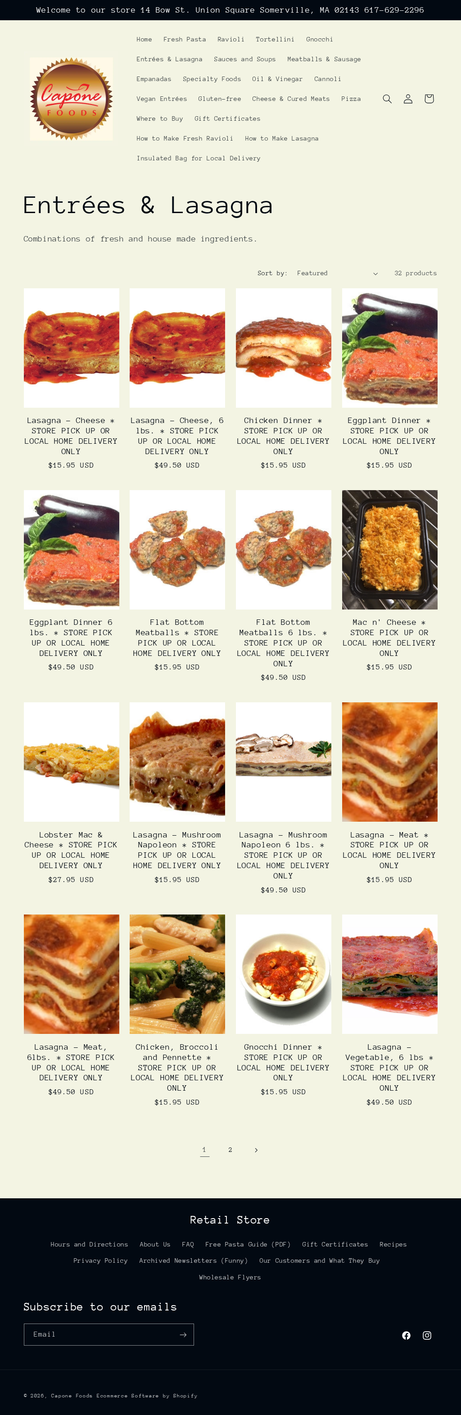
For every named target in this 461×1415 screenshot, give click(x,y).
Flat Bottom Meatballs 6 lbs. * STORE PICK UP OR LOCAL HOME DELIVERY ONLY (283, 643)
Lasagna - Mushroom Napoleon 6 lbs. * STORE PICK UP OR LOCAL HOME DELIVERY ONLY (283, 855)
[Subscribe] (182, 1335)
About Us (155, 1244)
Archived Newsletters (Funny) (194, 1260)
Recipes (393, 1244)
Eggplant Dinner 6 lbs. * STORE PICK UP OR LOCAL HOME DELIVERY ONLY (71, 638)
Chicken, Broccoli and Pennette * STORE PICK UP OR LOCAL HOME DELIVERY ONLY (177, 1067)
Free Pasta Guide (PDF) (248, 1244)
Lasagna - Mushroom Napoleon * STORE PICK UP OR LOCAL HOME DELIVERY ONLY (177, 850)
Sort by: (273, 273)
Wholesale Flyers (230, 1277)
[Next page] (256, 1150)
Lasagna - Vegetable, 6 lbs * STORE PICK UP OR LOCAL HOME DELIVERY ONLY (389, 1067)
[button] (387, 98)
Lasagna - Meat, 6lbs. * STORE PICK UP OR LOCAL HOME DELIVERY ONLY (71, 1062)
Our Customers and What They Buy (320, 1260)
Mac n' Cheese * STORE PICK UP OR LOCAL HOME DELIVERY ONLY (389, 638)
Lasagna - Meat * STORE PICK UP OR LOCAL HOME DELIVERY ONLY (389, 850)
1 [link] (205, 1150)
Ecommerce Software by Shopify (147, 1396)
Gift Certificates (336, 1244)
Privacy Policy (101, 1260)
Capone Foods (72, 1396)
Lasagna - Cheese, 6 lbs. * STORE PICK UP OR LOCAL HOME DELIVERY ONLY (177, 436)
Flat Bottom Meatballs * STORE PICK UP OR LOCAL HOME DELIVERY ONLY (177, 638)
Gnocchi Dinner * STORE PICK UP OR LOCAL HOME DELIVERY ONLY (283, 1062)
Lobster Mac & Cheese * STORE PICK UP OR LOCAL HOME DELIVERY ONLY (71, 850)
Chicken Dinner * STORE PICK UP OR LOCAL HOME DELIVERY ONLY (283, 436)
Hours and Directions (90, 1244)
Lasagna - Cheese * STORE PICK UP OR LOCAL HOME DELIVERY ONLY (71, 436)
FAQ (188, 1244)
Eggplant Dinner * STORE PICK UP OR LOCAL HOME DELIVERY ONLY (389, 436)
